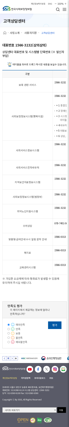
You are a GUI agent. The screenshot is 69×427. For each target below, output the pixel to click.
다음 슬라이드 (12, 358)
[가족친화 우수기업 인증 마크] (33, 420)
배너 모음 (16, 358)
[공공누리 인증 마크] (22, 420)
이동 (61, 410)
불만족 (19, 337)
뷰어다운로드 (39, 377)
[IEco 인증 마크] (39, 420)
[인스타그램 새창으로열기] (55, 369)
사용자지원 (30, 32)
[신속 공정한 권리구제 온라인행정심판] (51, 358)
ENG (50, 4)
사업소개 (15, 32)
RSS (51, 377)
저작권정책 (25, 377)
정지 (8, 358)
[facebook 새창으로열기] (38, 369)
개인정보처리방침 (38, 4)
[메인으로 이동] (17, 8)
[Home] (6, 32)
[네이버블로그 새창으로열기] (63, 369)
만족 (18, 329)
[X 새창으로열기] (46, 369)
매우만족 (20, 324)
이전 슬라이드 (4, 358)
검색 (58, 9)
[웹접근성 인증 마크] (48, 420)
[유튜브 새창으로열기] (29, 369)
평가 (54, 325)
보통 (18, 333)
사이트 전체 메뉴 (64, 9)
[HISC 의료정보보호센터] (29, 358)
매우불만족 (21, 342)
